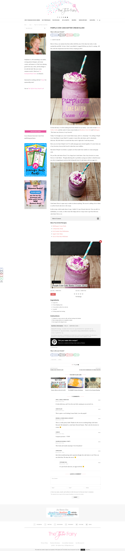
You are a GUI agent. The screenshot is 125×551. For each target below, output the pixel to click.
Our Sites (92, 20)
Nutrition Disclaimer (55, 543)
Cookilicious (59, 450)
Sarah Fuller (59, 408)
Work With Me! (83, 20)
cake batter (53, 359)
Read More (88, 549)
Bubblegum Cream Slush (59, 226)
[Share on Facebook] (74, 364)
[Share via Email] (78, 364)
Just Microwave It (80, 543)
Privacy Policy (44, 543)
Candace (58, 432)
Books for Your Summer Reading (92, 390)
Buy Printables (46, 20)
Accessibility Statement (67, 543)
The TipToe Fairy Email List (35, 88)
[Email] (67, 17)
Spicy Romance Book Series (32, 20)
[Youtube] (65, 17)
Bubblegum (96, 130)
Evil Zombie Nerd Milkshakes (61, 231)
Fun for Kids (55, 20)
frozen (59, 359)
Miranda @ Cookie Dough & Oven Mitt (64, 418)
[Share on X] (1, 272)
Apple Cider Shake (58, 234)
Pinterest (83, 343)
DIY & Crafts (65, 20)
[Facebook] (57, 17)
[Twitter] (59, 17)
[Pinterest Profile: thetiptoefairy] (55, 342)
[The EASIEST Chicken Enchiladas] (75, 383)
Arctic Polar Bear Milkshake (60, 236)
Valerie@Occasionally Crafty (63, 441)
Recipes (74, 20)
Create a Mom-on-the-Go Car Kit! (58, 390)
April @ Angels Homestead (62, 399)
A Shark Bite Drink (58, 228)
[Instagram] (61, 17)
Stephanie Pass (63, 462)
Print (53, 294)
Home (25, 24)
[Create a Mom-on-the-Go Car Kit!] (58, 383)
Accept (83, 549)
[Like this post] (72, 364)
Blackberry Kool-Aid (85, 130)
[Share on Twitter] (75, 364)
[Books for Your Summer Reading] (93, 383)
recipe (30, 24)
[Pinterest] (63, 17)
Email (43, 80)
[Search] (97, 20)
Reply (99, 400)
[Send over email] (1, 278)
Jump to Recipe (56, 39)
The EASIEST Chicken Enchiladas (75, 390)
